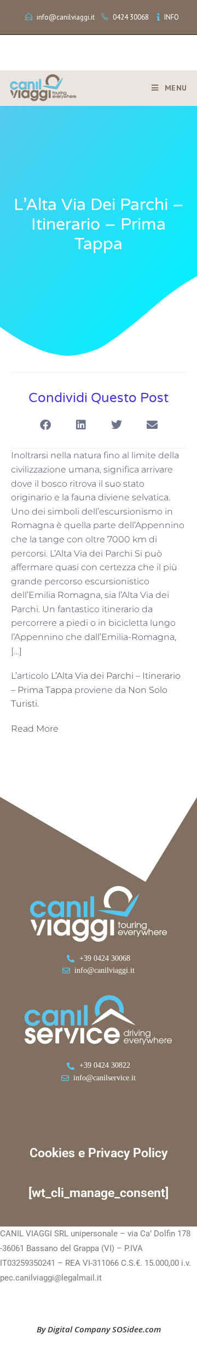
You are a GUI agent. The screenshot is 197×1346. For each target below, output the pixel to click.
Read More (35, 728)
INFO (171, 17)
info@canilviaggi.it (66, 17)
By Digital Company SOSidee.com (99, 1329)
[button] (45, 424)
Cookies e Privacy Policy (98, 1153)
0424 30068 (131, 17)
